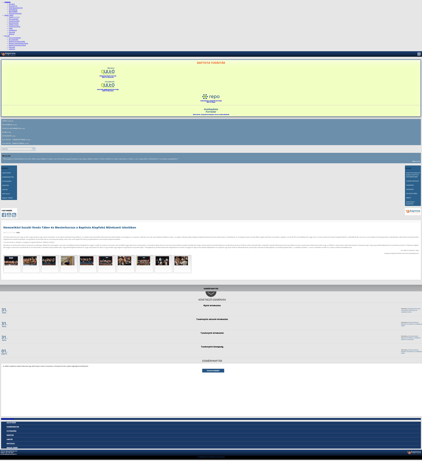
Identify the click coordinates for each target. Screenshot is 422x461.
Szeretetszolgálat (14, 21)
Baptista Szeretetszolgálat (17, 41)
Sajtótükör (12, 49)
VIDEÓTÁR (5, 185)
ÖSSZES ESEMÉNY (213, 371)
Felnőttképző (13, 30)
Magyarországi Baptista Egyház (18, 43)
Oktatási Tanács (14, 25)
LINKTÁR (5, 190)
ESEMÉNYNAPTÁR (8, 177)
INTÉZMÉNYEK (13, 10)
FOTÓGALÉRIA (6, 181)
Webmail (11, 34)
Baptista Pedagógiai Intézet (17, 45)
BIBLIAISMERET (13, 12)
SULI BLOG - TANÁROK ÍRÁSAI (16, 139)
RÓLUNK (7, 36)
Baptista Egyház (14, 23)
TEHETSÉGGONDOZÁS (16, 8)
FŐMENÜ (7, 2)
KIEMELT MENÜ (8, 15)
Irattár (11, 28)
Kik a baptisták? (13, 19)
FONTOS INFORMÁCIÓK (13, 128)
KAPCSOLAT (6, 194)
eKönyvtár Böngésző (15, 13)
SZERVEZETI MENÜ (7, 419)
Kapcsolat (12, 32)
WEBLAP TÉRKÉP (7, 198)
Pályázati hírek (411, 193)
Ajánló (408, 198)
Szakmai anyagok (412, 181)
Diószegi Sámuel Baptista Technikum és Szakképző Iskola (411, 324)
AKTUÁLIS (12, 4)
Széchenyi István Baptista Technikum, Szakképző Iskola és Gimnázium (410, 337)
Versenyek (410, 189)
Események (410, 185)
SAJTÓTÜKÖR (6, 173)
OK (33, 149)
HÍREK (8, 121)
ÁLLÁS (6, 132)
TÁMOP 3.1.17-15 (14, 17)
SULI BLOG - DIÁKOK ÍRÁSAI (15, 143)
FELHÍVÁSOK (9, 124)
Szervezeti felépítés (15, 38)
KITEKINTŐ (8, 136)
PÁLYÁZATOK (13, 6)
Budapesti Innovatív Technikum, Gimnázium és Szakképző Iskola (410, 310)
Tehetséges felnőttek (410, 203)
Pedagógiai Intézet (14, 26)
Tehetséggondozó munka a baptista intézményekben (413, 175)
